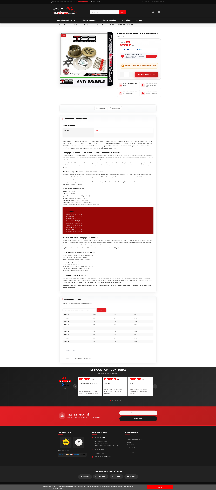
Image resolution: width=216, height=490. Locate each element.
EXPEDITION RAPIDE (151, 91)
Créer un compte (151, 56)
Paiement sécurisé (131, 437)
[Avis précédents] (75, 386)
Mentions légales (131, 444)
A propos (129, 450)
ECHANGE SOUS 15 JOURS (130, 91)
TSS (97, 130)
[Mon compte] (153, 10)
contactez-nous (87, 358)
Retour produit (130, 447)
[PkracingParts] (69, 10)
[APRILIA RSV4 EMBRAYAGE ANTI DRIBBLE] (86, 59)
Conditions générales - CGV (134, 439)
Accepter (159, 487)
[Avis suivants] (155, 386)
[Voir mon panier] (159, 12)
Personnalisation (59, 488)
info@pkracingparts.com (103, 457)
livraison (128, 442)
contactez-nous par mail (158, 2)
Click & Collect (130, 452)
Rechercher (101, 310)
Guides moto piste (131, 455)
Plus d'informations (49, 488)
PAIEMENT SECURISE (151, 83)
